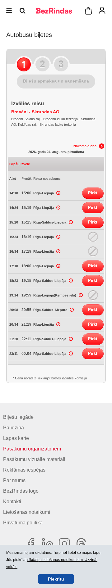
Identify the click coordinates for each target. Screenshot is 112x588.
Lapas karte (16, 438)
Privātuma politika (23, 522)
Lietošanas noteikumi (26, 512)
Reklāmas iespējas (24, 470)
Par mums (14, 480)
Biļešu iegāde (18, 417)
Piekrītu (56, 579)
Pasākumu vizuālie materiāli (34, 459)
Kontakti (12, 501)
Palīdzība (13, 427)
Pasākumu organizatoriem (32, 448)
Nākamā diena (84, 146)
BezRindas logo (21, 491)
